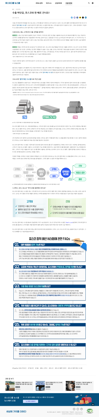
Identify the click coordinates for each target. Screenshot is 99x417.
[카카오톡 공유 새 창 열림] (80, 17)
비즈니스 (49, 3)
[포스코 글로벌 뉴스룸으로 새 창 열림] (93, 3)
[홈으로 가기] (13, 9)
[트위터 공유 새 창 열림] (83, 17)
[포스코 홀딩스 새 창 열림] (74, 409)
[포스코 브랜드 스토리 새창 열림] (16, 412)
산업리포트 (58, 3)
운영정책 (58, 412)
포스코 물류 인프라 (61, 368)
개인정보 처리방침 (65, 412)
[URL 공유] (72, 17)
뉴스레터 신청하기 (30, 401)
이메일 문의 (72, 412)
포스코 (51, 368)
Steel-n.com (69, 222)
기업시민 (31, 368)
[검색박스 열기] (89, 3)
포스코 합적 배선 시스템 (75, 368)
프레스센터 (39, 3)
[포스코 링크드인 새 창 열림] (81, 409)
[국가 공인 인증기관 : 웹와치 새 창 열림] (90, 411)
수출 (37, 368)
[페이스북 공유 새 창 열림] (77, 17)
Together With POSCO (19, 368)
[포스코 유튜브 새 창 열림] (78, 409)
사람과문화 (68, 3)
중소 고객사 (44, 368)
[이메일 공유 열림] (74, 17)
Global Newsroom (79, 412)
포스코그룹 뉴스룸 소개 (51, 412)
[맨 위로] (92, 404)
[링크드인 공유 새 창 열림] (86, 17)
